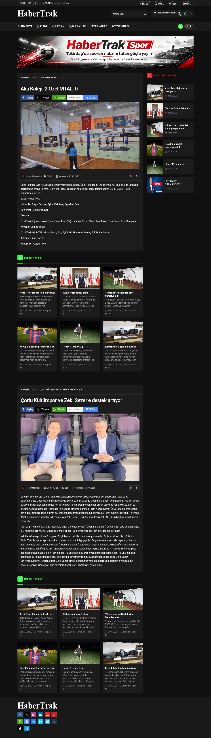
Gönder (61, 98)
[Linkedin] (40, 714)
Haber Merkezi (33, 176)
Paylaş (30, 98)
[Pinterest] (54, 714)
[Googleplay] (40, 721)
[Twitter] (27, 714)
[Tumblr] (54, 721)
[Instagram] (33, 714)
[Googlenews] (27, 721)
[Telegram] (27, 728)
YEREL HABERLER (60, 488)
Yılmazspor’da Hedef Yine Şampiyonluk (64, 3)
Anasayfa (25, 78)
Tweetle (45, 98)
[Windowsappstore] (47, 721)
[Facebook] (20, 714)
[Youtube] (47, 714)
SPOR (34, 78)
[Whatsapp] (20, 721)
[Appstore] (33, 721)
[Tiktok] (20, 728)
